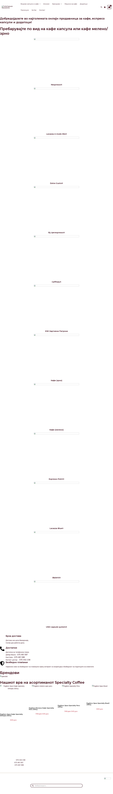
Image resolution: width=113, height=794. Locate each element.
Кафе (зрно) (56, 380)
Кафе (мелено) (56, 430)
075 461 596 (19, 657)
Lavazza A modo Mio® (56, 134)
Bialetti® (56, 578)
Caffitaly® (56, 282)
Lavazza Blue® (56, 528)
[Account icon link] (105, 7)
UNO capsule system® (56, 627)
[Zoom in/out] (2, 789)
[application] (39, 4)
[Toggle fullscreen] (8, 789)
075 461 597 (22, 655)
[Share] (14, 789)
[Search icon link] (101, 7)
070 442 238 (24, 660)
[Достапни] (2, 649)
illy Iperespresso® (56, 233)
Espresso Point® (56, 479)
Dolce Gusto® (56, 183)
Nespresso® (56, 85)
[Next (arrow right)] (8, 792)
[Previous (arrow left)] (2, 792)
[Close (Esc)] (20, 789)
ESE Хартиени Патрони (56, 331)
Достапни (11, 647)
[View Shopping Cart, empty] (109, 7)
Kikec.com (42, 778)
